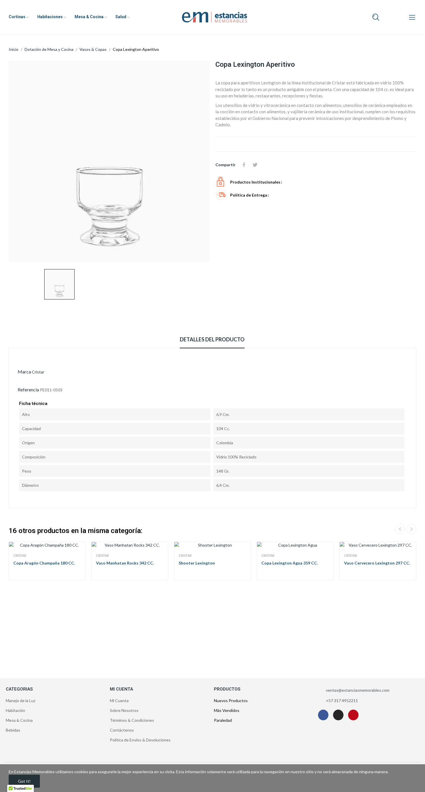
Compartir (244, 164)
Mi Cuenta (119, 700)
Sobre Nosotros (124, 710)
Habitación (15, 710)
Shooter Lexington (197, 562)
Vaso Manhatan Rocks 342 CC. (125, 562)
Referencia (28, 389)
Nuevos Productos (231, 700)
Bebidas (13, 730)
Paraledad (223, 720)
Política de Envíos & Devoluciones (140, 739)
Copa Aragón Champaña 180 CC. (44, 562)
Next (411, 529)
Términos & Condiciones (132, 720)
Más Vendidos (226, 710)
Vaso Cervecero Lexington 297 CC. (377, 562)
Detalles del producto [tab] (212, 339)
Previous (400, 529)
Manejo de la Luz (20, 700)
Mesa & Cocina (19, 720)
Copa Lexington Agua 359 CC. (289, 562)
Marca (24, 371)
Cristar (38, 371)
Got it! (24, 781)
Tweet (255, 164)
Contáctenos (122, 730)
